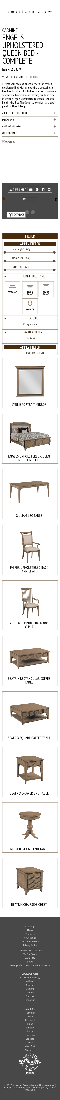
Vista (30, 1042)
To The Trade (30, 954)
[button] (33, 276)
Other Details (9, 133)
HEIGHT (16, 258)
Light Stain (31, 324)
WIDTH (16, 249)
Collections (30, 937)
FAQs (30, 961)
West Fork (30, 1046)
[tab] (30, 276)
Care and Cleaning (12, 126)
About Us (30, 957)
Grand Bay (30, 1008)
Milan (30, 1023)
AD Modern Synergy (30, 977)
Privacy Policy (30, 945)
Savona (30, 1027)
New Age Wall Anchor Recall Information (30, 965)
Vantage (30, 1038)
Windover (30, 1049)
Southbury (30, 1035)
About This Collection (14, 113)
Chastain (30, 996)
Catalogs (30, 926)
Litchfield (30, 1020)
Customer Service (30, 941)
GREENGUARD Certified (30, 950)
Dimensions (8, 119)
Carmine (30, 992)
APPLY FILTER (30, 244)
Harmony (30, 1012)
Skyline (30, 1031)
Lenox (30, 1016)
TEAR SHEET (19, 190)
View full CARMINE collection (20, 77)
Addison (30, 981)
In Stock (31, 338)
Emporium (30, 999)
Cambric (30, 988)
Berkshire (30, 984)
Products (30, 933)
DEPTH (16, 266)
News (30, 930)
